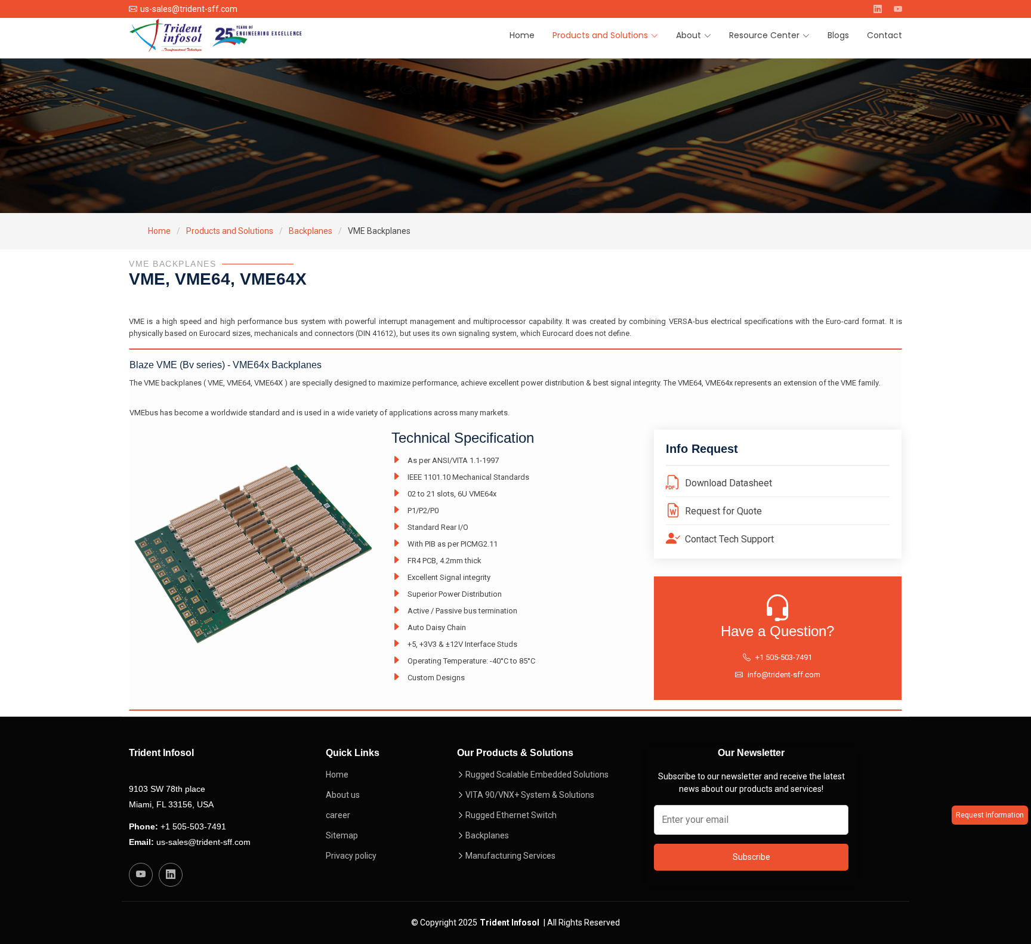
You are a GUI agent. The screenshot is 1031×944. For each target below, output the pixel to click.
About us (343, 795)
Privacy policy (351, 856)
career (338, 815)
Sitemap (342, 835)
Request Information (990, 815)
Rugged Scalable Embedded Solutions (537, 774)
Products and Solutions (229, 231)
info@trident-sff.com (784, 674)
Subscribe (751, 857)
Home (522, 35)
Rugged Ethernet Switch (511, 815)
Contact (884, 35)
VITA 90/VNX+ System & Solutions (529, 795)
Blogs (838, 35)
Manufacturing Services (510, 856)
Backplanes (310, 231)
